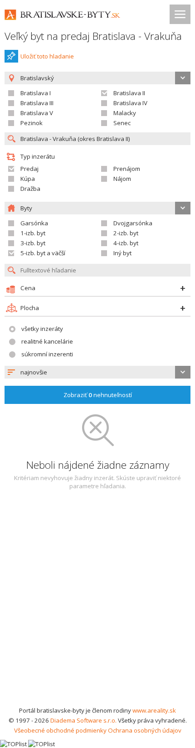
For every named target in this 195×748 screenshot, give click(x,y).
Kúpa (27, 179)
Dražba (30, 189)
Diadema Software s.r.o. (83, 720)
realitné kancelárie (47, 341)
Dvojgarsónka (132, 223)
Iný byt (122, 253)
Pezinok (31, 123)
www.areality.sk (154, 710)
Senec (122, 123)
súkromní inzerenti (47, 354)
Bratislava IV (130, 103)
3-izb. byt (32, 243)
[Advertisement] (97, 603)
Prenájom (126, 169)
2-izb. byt (125, 233)
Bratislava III (37, 103)
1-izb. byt (32, 233)
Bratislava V (36, 113)
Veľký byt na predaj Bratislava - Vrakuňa (93, 36)
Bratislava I (35, 93)
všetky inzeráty (42, 329)
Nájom (122, 179)
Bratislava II (129, 93)
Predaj (29, 169)
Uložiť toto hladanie (47, 56)
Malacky (124, 113)
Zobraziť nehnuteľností (97, 395)
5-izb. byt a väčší (42, 253)
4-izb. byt (125, 243)
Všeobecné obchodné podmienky (60, 730)
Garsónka (34, 223)
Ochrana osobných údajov (144, 730)
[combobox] (97, 372)
